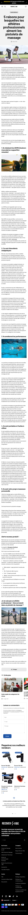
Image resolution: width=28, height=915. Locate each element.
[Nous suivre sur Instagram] (6, 896)
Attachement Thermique (6, 854)
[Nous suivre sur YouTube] (10, 896)
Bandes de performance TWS (6, 863)
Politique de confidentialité (18, 886)
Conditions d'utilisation (20, 883)
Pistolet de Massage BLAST (5, 849)
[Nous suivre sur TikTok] (13, 896)
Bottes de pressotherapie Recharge (4, 859)
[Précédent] (1, 2)
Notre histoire (18, 848)
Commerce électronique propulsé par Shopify (18, 910)
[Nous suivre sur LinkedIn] (17, 896)
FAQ (2, 876)
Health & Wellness (14, 12)
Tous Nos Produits (5, 869)
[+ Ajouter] (12, 761)
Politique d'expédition (20, 876)
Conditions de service (15, 711)
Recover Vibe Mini (18, 765)
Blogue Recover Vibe (20, 850)
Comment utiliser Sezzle (6, 879)
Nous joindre (4, 881)
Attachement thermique (19, 786)
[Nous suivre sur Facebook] (2, 896)
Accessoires (4, 867)
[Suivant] (26, 2)
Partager (15, 669)
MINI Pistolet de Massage (6, 852)
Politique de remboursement (19, 880)
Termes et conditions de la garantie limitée (20, 890)
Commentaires (18, 853)
